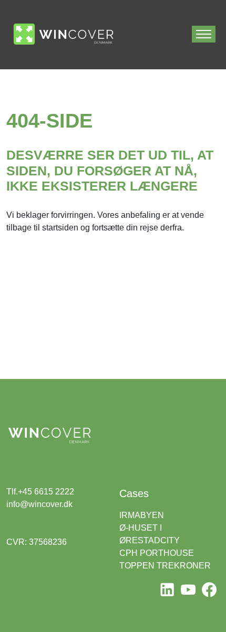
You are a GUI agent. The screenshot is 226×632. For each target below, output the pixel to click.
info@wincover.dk (39, 504)
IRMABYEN (141, 515)
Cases (134, 493)
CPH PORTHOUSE (156, 553)
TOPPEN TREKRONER (165, 565)
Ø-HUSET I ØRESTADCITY (149, 534)
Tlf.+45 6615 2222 (40, 491)
